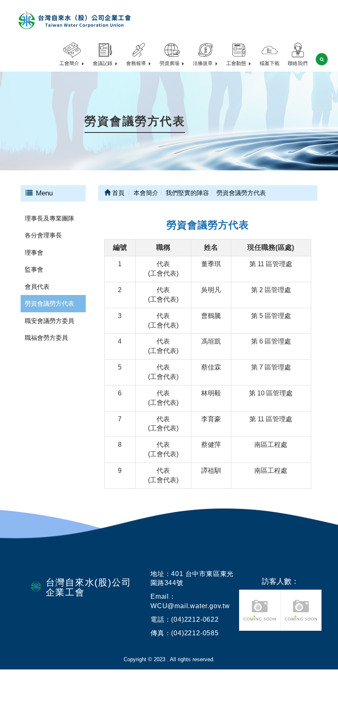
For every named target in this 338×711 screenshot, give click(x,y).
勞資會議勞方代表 (49, 303)
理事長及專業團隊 (49, 218)
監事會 (34, 269)
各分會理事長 (43, 235)
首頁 (117, 192)
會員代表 (37, 286)
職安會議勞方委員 (49, 320)
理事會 (34, 252)
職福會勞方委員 (46, 337)
